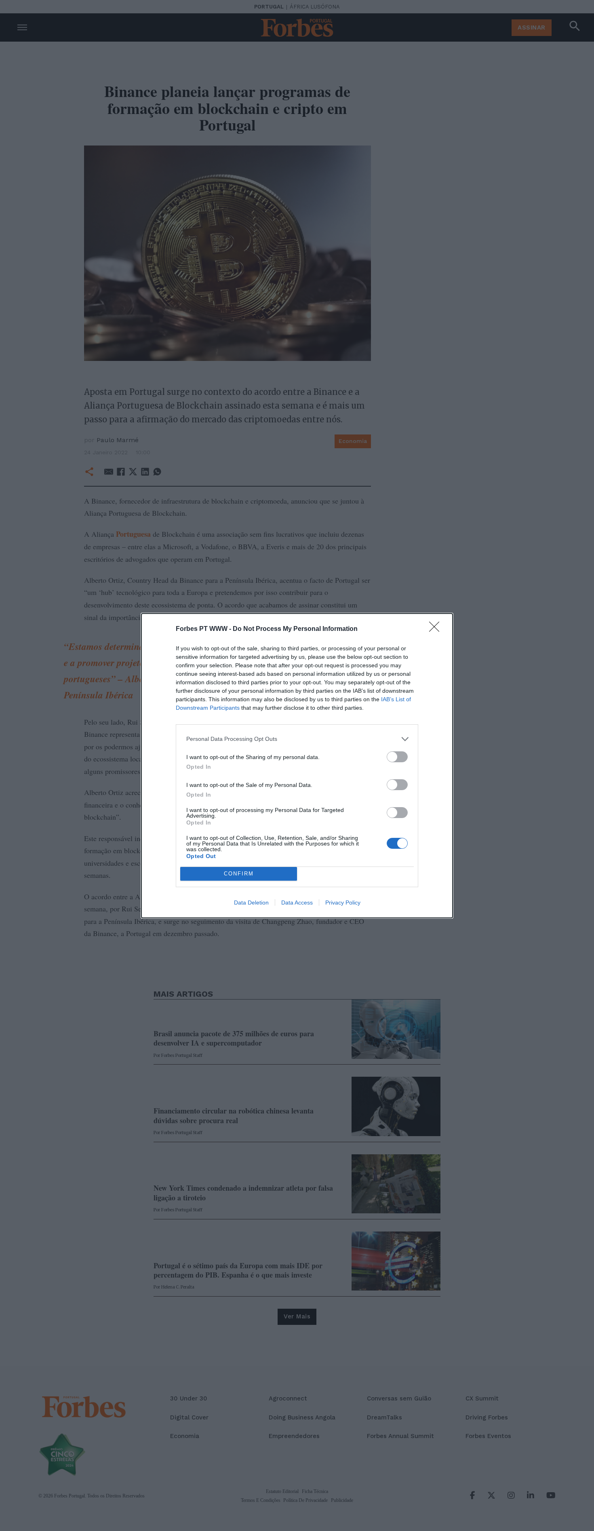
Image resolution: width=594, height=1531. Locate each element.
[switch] (397, 756)
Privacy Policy (342, 902)
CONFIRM (239, 874)
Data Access (297, 902)
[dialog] (297, 766)
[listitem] (297, 739)
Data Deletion (251, 902)
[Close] (436, 629)
